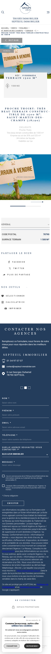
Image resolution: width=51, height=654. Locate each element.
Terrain (29, 31)
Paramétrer (12, 646)
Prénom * (8, 411)
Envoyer (13, 503)
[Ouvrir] (2, 12)
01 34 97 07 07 (15, 360)
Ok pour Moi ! (32, 646)
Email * (6, 423)
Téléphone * (10, 435)
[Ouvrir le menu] (48, 12)
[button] (41, 202)
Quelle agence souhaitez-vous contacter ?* (22, 448)
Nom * (6, 398)
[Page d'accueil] (25, 8)
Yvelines (23, 28)
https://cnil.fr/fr (8, 551)
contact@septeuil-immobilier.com (20, 366)
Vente (14, 28)
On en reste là (32, 620)
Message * (8, 462)
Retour (14, 40)
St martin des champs (12, 31)
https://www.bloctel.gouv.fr (28, 570)
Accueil (5, 28)
